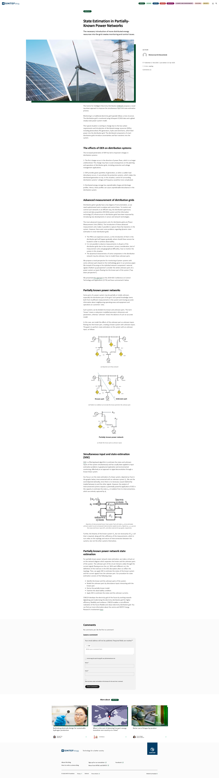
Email (87, 671)
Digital (156, 3)
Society (206, 3)
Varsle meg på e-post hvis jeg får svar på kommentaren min (101, 658)
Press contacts (95, 773)
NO (213, 3)
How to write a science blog (70, 765)
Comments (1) (147, 70)
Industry (170, 3)
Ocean (149, 3)
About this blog (66, 762)
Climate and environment (184, 3)
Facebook (118, 762)
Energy (142, 3)
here (101, 609)
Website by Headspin (151, 773)
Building (198, 3)
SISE (84, 462)
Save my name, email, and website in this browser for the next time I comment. (104, 681)
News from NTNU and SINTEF (98, 765)
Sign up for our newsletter (97, 762)
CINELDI (120, 106)
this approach (98, 278)
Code (89, 645)
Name (87, 662)
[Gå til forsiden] (70, 750)
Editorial (87, 773)
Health (163, 3)
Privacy (79, 773)
